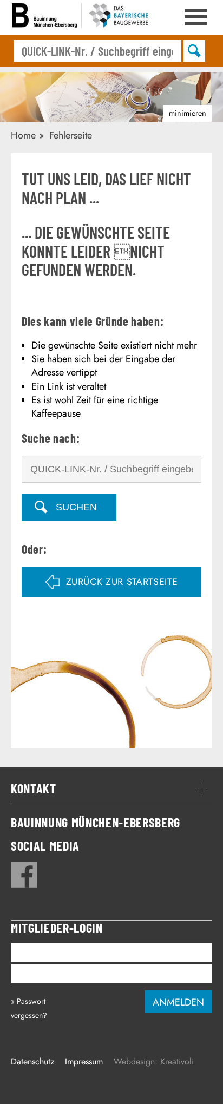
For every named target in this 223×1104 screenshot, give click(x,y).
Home (23, 135)
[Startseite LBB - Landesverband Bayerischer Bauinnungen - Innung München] (81, 17)
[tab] (111, 788)
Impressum (84, 1061)
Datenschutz (32, 1061)
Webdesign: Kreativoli (154, 1061)
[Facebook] (24, 875)
